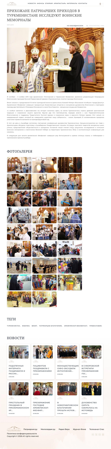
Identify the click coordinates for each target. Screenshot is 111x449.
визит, (35, 326)
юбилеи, (26, 326)
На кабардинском (75, 26)
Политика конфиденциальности (22, 434)
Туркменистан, (14, 326)
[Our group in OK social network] (103, 435)
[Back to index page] (11, 5)
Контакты (82, 3)
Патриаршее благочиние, (51, 326)
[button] (19, 165)
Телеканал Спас (96, 429)
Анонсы (40, 3)
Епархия (49, 3)
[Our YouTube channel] (100, 435)
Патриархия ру (30, 429)
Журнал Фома (79, 429)
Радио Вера (64, 429)
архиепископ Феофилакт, (76, 326)
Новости (32, 3)
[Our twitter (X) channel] (96, 435)
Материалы (72, 3)
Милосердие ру (48, 429)
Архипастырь (60, 3)
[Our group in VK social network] (93, 435)
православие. (95, 326)
